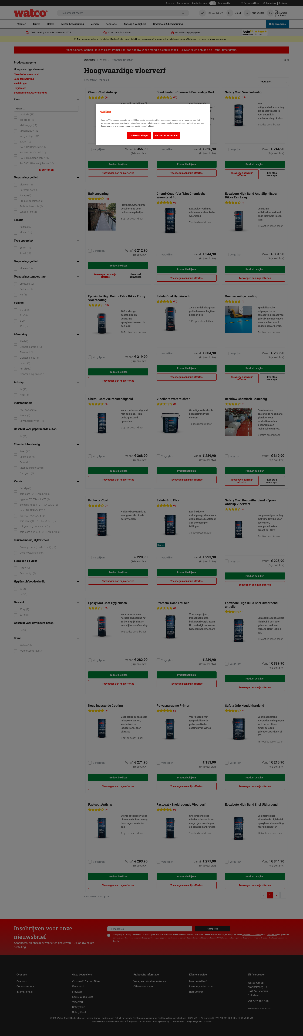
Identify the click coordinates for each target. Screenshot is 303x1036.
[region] (153, 124)
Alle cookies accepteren (166, 135)
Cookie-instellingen (139, 135)
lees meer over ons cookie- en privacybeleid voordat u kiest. (127, 126)
